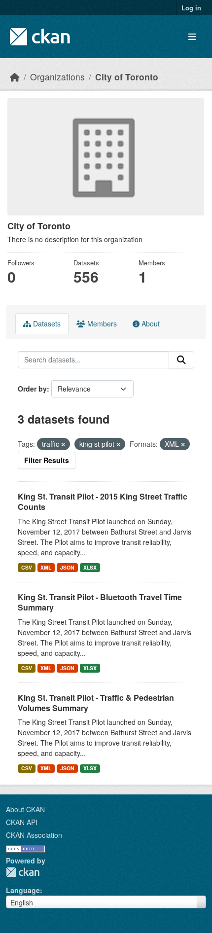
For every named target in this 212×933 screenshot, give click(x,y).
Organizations (57, 77)
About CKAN (25, 809)
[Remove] (63, 444)
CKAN (22, 872)
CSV (26, 567)
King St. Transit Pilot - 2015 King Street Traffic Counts (102, 501)
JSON (67, 567)
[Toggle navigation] (192, 37)
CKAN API (21, 822)
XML (45, 567)
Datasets (46, 323)
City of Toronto (126, 77)
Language (23, 890)
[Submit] (181, 360)
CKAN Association (34, 835)
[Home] (15, 77)
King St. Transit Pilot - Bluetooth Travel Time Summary (100, 602)
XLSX (90, 567)
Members (101, 323)
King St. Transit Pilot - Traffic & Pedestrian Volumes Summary (96, 703)
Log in (191, 7)
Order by (32, 389)
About (150, 323)
